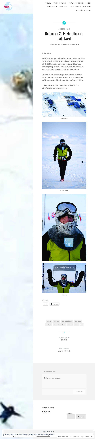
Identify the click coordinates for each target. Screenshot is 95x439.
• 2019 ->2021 (63, 7)
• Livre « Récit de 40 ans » (82, 10)
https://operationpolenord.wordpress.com (54, 88)
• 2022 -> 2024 (74, 7)
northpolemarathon (59, 325)
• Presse (88, 3)
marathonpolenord (67, 321)
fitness (49, 321)
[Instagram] (45, 411)
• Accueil (48, 3)
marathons (78, 321)
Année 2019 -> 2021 (64, 29)
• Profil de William (59, 3)
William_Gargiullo (61, 44)
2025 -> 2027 (87, 7)
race (76, 325)
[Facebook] (42, 411)
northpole (48, 325)
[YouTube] (49, 411)
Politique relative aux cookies (43, 436)
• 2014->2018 (51, 7)
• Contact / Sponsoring (76, 3)
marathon (56, 321)
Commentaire (79, 391)
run (81, 325)
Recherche (70, 413)
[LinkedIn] (47, 411)
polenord (70, 325)
